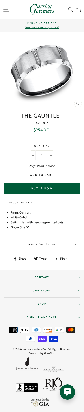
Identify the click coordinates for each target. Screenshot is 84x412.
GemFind (49, 353)
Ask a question (42, 244)
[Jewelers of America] (27, 365)
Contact (42, 277)
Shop (42, 303)
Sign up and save (42, 317)
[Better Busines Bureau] (27, 388)
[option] (42, 26)
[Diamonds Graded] (40, 403)
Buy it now (42, 188)
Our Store (42, 290)
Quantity (42, 146)
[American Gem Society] (53, 370)
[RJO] (53, 385)
